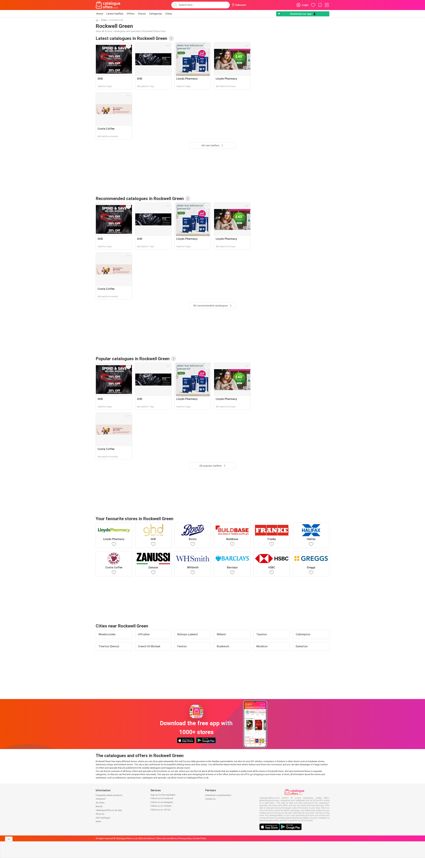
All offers (100, 802)
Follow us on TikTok (160, 809)
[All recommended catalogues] (187, 198)
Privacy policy (184, 838)
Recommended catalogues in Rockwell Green (140, 198)
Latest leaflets (114, 13)
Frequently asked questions (109, 795)
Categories (155, 13)
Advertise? (101, 799)
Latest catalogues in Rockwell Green (131, 38)
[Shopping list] (326, 5)
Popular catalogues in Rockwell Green (132, 358)
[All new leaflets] (171, 38)
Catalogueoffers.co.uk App (109, 810)
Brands (99, 806)
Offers (131, 13)
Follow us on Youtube (160, 806)
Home (99, 13)
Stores (142, 13)
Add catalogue (103, 817)
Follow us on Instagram (161, 802)
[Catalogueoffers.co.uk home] (108, 5)
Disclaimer (149, 838)
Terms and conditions (166, 838)
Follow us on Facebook (161, 798)
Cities (168, 13)
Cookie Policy (199, 838)
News (98, 821)
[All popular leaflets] (173, 358)
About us (100, 814)
